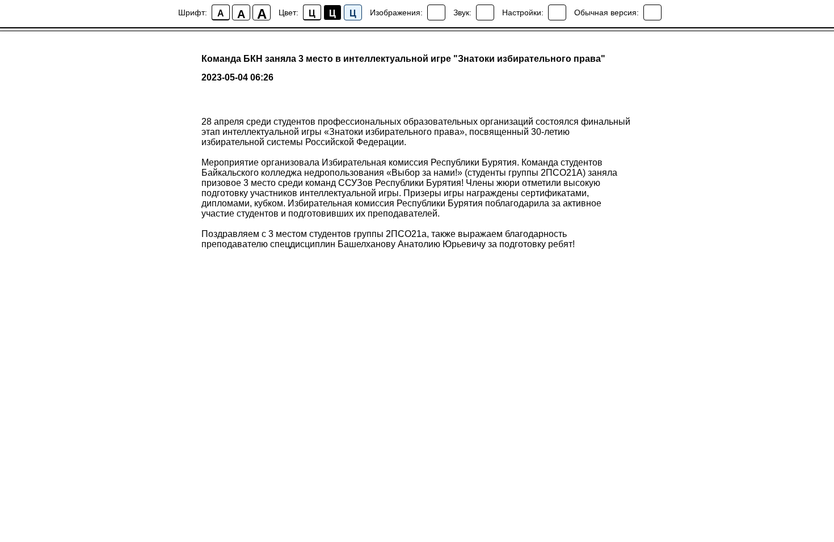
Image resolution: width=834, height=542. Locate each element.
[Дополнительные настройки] (557, 12)
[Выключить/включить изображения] (436, 12)
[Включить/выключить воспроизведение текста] (485, 12)
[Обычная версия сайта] (652, 12)
